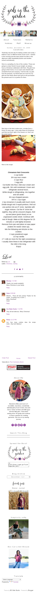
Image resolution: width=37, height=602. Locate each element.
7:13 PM (20, 309)
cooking (15, 263)
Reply (8, 287)
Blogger (30, 590)
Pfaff (19, 43)
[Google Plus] (21, 425)
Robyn (8, 319)
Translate (15, 582)
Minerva (28, 43)
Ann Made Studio (11, 309)
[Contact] (19, 425)
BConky (8, 281)
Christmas (9, 263)
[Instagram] (16, 425)
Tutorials (17, 40)
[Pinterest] (12, 425)
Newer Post (31, 358)
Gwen (8, 293)
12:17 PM (13, 319)
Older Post (5, 358)
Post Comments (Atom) (16, 362)
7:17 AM (14, 281)
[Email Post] (14, 261)
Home (18, 358)
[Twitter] (24, 425)
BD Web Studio (15, 590)
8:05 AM (12, 293)
